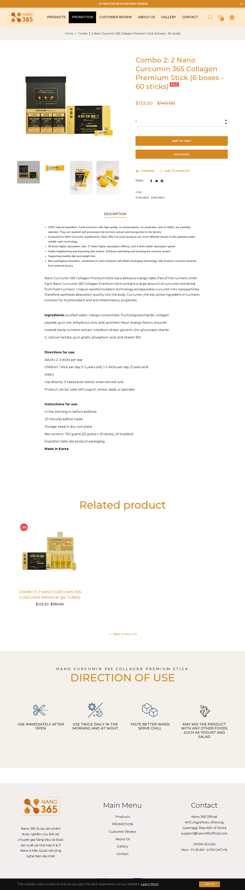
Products (122, 817)
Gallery (122, 846)
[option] (49, 566)
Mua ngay (181, 154)
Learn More (149, 884)
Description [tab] (115, 214)
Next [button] (116, 178)
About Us (122, 839)
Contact (122, 854)
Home (69, 33)
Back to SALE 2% (125, 634)
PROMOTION (122, 824)
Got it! (209, 884)
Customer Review (122, 832)
